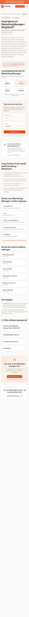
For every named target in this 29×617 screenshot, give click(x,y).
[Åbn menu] (26, 6)
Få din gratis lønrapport (13, 376)
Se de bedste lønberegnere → (14, 396)
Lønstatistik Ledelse (5, 14)
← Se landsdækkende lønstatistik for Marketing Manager (13, 240)
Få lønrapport (21, 6)
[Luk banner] (27, 2)
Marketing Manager (16, 14)
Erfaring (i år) (8, 115)
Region (6, 123)
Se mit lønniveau (13, 132)
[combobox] (14, 126)
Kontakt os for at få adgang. (13, 155)
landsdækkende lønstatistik (17, 64)
